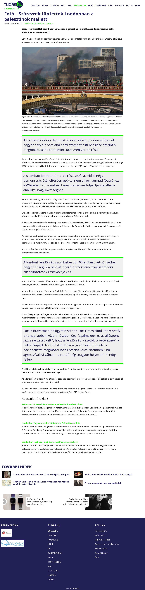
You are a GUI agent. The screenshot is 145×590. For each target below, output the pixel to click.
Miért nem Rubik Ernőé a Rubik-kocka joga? (109, 474)
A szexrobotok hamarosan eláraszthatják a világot (41, 474)
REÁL (70, 5)
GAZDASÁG (119, 5)
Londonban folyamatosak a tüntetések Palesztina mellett (51, 423)
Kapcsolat (99, 535)
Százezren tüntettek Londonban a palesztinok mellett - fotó (52, 404)
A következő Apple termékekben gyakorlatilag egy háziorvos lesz (39, 502)
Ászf (97, 557)
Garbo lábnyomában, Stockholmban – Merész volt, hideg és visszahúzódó (75, 502)
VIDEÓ (137, 5)
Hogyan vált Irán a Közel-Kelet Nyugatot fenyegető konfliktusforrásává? (41, 483)
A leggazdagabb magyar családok (103, 483)
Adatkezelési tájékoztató (107, 544)
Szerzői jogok (101, 553)
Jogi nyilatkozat (102, 539)
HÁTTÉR (129, 5)
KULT (63, 5)
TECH (90, 5)
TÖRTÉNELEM (100, 5)
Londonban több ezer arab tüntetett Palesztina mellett (49, 442)
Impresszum (101, 530)
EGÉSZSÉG (36, 5)
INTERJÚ (45, 5)
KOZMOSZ (55, 5)
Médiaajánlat (101, 548)
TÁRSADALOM (80, 5)
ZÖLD (110, 5)
